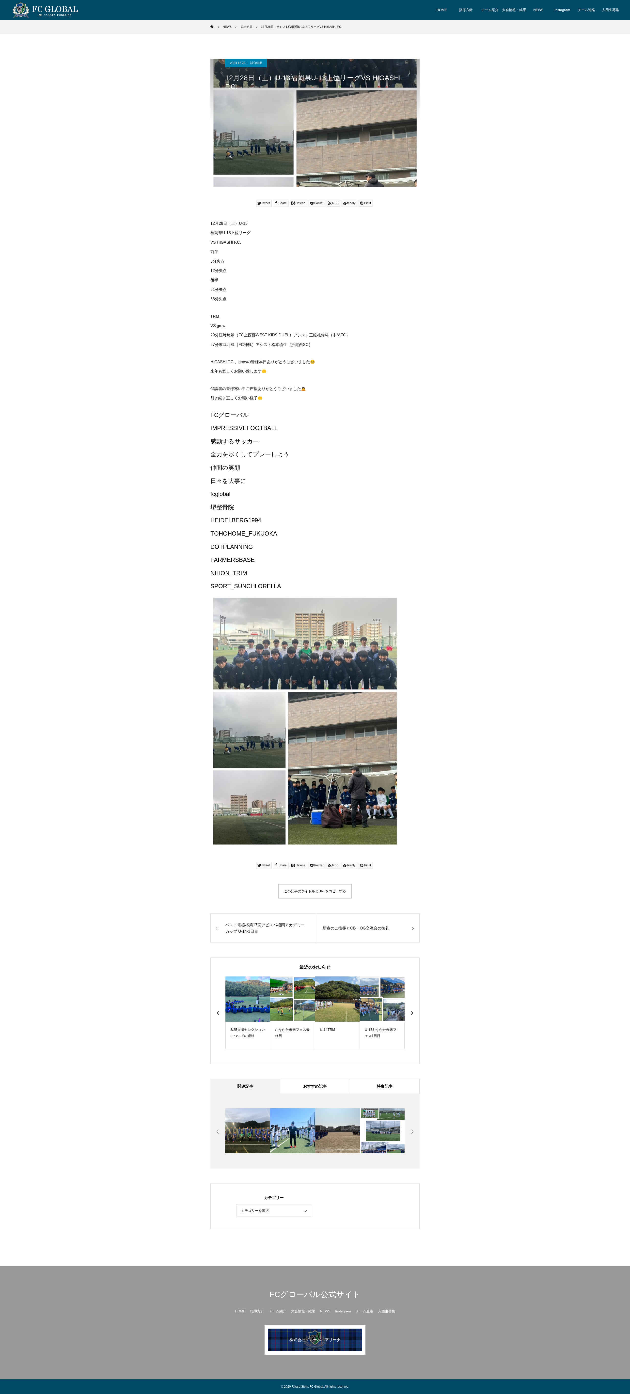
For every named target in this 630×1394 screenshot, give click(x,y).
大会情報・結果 (514, 10)
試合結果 (256, 63)
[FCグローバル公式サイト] (45, 10)
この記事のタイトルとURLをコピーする (315, 891)
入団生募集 (610, 10)
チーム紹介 (490, 10)
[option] (240, 1012)
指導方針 (466, 10)
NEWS (538, 10)
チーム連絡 (586, 10)
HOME (442, 10)
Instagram (562, 10)
